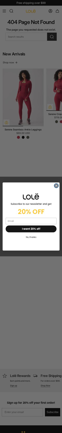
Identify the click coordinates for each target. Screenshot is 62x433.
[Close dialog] (56, 185)
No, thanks (31, 237)
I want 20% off (31, 229)
